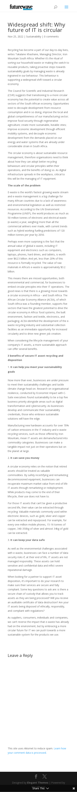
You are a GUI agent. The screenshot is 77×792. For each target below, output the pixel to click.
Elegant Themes (37, 782)
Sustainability (33, 36)
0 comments (51, 36)
